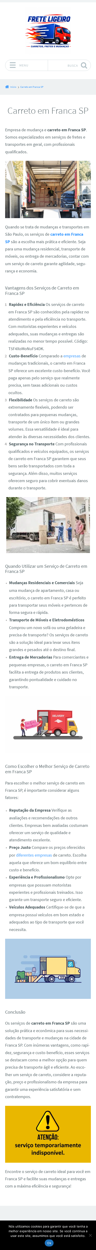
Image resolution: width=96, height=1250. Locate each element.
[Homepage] (48, 30)
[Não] (90, 1235)
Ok (49, 1243)
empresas (72, 356)
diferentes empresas (34, 855)
